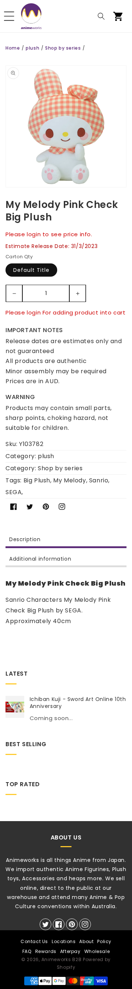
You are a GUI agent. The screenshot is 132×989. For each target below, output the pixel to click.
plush (32, 48)
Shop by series (63, 48)
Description (25, 539)
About (86, 941)
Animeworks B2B (61, 959)
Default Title (31, 270)
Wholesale (97, 951)
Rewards (45, 951)
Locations (64, 941)
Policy (104, 941)
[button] (9, 16)
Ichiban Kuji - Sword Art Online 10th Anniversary (78, 702)
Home (13, 48)
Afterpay (70, 951)
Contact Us (34, 941)
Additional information (40, 558)
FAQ (27, 951)
